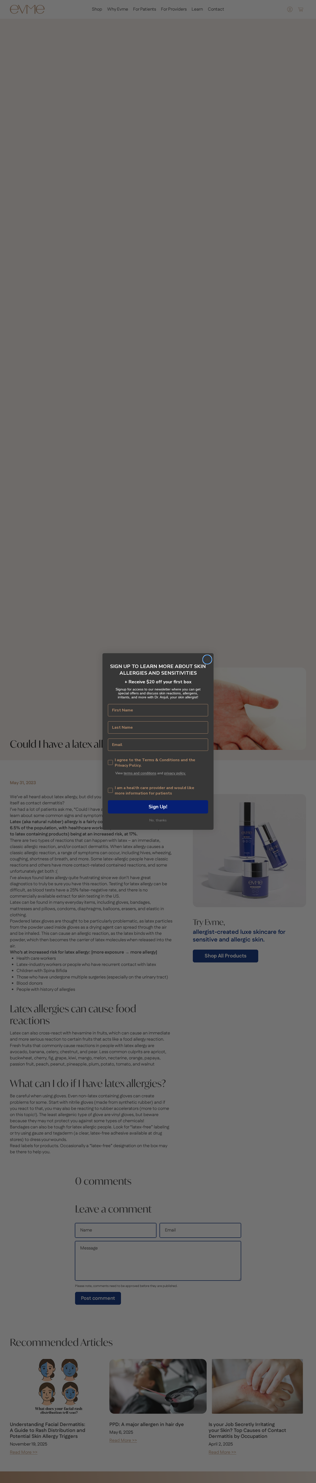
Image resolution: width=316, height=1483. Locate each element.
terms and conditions (140, 773)
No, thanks (158, 820)
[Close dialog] (207, 659)
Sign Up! (158, 806)
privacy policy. (175, 773)
